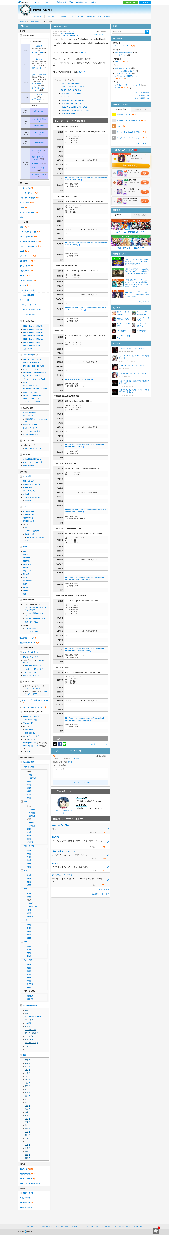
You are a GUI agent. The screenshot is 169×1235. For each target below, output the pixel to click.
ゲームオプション (28, 193)
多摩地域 (32, 816)
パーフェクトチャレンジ (28, 246)
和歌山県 (30, 916)
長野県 (29, 867)
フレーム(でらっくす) (30, 672)
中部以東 (30, 996)
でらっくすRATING (26, 237)
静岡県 (29, 878)
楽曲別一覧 (29, 729)
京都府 (29, 897)
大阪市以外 (33, 907)
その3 (27, 662)
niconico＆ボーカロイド (32, 484)
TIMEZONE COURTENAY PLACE (74, 107)
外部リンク (23, 217)
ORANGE (26, 587)
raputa (123, 88)
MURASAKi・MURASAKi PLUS (35, 389)
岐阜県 (29, 875)
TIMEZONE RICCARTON (71, 104)
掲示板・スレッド (77, 16)
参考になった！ (100, 34)
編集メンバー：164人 (65, 2)
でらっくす (27, 571)
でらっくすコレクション (31, 652)
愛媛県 (29, 953)
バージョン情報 (28, 355)
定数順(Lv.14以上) (29, 511)
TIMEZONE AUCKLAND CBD (72, 100)
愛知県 (29, 882)
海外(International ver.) (31, 1005)
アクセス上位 (121, 109)
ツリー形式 (76, 759)
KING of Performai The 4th (33, 336)
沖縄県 (29, 987)
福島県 (29, 798)
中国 (25, 920)
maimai (26, 494)
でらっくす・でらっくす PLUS (34, 379)
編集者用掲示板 (25, 1203)
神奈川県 (30, 842)
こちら (80, 72)
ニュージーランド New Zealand (69, 83)
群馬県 (29, 835)
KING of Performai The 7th (31, 310)
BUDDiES (26, 558)
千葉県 (29, 839)
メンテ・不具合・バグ (27, 212)
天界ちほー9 (36, 68)
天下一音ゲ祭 (28, 349)
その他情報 (27, 454)
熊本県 (29, 974)
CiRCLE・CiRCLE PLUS (32, 360)
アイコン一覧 (28, 723)
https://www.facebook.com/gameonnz (78, 379)
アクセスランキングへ (140, 143)
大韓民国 (28, 1023)
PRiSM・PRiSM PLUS (31, 363)
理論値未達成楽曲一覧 (27, 643)
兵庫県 (29, 910)
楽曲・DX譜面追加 (39, 75)
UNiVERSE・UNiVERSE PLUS (34, 373)
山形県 (29, 794)
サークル (23, 285)
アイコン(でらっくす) (30, 657)
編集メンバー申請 (104, 16)
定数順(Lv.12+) (28, 521)
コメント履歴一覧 (142, 92)
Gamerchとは (47, 1226)
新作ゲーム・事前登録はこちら (129, 232)
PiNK (25, 584)
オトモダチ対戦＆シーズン (29, 241)
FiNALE (26, 382)
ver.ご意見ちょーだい (33, 448)
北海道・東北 (29, 767)
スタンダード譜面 (31, 622)
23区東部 (32, 809)
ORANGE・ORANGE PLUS (33, 395)
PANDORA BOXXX (30, 425)
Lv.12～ (28, 527)
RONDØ (123, 62)
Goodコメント (140, 109)
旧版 (38, 431)
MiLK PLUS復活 (31, 720)
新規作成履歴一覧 (142, 98)
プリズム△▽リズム (125, 73)
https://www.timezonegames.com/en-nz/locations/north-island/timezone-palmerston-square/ (85, 650)
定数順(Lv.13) (28, 518)
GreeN (25, 590)
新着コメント (91, 16)
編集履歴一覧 (144, 95)
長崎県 (29, 971)
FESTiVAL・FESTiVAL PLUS (33, 369)
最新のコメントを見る (82, 782)
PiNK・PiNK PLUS (30, 392)
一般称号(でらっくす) (33, 666)
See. (82, 52)
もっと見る (103, 890)
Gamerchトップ (33, 1226)
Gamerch (23, 2)
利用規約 (107, 1226)
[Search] (147, 32)
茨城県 (29, 829)
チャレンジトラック (30, 428)
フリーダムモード (26, 256)
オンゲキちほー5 (38, 175)
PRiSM (25, 555)
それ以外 (32, 826)
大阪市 (31, 903)
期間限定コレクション (31, 716)
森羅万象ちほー (38, 111)
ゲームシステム (25, 188)
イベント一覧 (24, 300)
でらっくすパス (25, 266)
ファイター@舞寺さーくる (68, 33)
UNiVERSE (27, 564)
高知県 (29, 956)
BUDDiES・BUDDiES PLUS (33, 366)
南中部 (31, 822)
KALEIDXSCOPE (29, 413)
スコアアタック (29, 314)
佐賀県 (29, 968)
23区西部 (32, 813)
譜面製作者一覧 (28, 600)
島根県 (29, 928)
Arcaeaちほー (37, 163)
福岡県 (29, 964)
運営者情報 (138, 1226)
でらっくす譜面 (30, 628)
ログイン (145, 2)
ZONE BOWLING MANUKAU (72, 87)
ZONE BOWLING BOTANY (71, 90)
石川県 (29, 857)
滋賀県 (29, 893)
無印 (24, 594)
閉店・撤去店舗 (29, 991)
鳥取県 (29, 925)
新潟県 (29, 850)
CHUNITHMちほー (39, 168)
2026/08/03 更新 (28, 35)
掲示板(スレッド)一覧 (99, 894)
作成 (48, 3)
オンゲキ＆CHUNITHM (31, 497)
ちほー (22, 227)
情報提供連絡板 (25, 1174)
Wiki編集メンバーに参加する (87, 2)
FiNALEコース (28, 416)
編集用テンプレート (30, 1193)
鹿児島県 (30, 984)
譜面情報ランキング (27, 638)
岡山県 (29, 931)
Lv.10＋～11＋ (30, 534)
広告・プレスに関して (93, 1226)
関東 (25, 801)
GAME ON (65, 97)
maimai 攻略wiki (42, 10)
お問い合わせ (76, 1226)
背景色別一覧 (30, 733)
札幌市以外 (33, 778)
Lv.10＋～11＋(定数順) (35, 537)
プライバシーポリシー (122, 1226)
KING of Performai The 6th (33, 329)
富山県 (29, 854)
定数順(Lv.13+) (28, 514)
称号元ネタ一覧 (28, 681)
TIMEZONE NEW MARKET (71, 94)
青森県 (29, 781)
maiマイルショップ (26, 280)
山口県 (29, 938)
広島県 (29, 935)
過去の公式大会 (28, 321)
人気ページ (51, 16)
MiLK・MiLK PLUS (30, 386)
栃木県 (29, 832)
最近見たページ (121, 215)
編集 (38, 3)
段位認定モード (25, 261)
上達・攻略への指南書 (27, 198)
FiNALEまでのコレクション (33, 712)
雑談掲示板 (23, 1169)
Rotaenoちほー (37, 52)
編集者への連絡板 (26, 1179)
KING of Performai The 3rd (33, 339)
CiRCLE (26, 551)
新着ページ (64, 16)
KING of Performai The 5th (33, 332)
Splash (25, 568)
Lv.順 (24, 506)
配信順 (25, 546)
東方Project (27, 487)
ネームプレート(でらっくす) (33, 669)
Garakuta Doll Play (127, 46)
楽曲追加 (39, 46)
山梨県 (29, 863)
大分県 (29, 977)
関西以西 (30, 999)
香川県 (29, 949)
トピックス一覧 (143, 302)
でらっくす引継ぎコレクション (33, 707)
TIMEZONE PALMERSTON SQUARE (75, 110)
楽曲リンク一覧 (25, 1198)
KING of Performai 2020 (32, 342)
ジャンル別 (27, 476)
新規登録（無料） (131, 2)
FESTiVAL (26, 561)
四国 (25, 941)
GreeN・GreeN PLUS (31, 399)
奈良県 (29, 913)
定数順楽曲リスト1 (125, 68)
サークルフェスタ (28, 290)
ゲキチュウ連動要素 (27, 295)
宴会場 (22, 251)
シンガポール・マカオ (33, 1017)
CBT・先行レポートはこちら (129, 248)
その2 (32, 688)
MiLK (25, 577)
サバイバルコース (29, 431)
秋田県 (29, 791)
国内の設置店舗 (28, 762)
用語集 (22, 207)
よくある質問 (24, 203)
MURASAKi (27, 581)
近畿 (25, 889)
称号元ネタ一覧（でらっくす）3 (130, 85)
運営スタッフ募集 (62, 1226)
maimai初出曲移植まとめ (32, 459)
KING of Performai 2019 (32, 346)
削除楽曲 (28, 500)
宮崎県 (29, 981)
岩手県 (29, 785)
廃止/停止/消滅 (28, 408)
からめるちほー (37, 150)
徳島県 (29, 946)
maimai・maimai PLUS (31, 402)
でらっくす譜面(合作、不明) (35, 619)
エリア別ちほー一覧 (29, 232)
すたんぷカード (25, 271)
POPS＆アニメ (28, 481)
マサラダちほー (37, 99)
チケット (23, 276)
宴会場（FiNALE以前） (31, 434)
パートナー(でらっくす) (31, 675)
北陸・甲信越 (29, 846)
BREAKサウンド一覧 (30, 746)
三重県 (29, 885)
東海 (25, 870)
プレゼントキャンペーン (30, 305)
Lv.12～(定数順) (33, 531)
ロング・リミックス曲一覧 (32, 462)
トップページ (38, 16)
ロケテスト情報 (28, 440)
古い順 (70, 762)
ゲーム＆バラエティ (30, 491)
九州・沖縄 (28, 960)
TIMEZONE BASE (68, 114)
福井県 (29, 860)
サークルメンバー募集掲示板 (30, 1183)
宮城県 (29, 788)
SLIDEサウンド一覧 (30, 743)
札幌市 (31, 775)
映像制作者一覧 (28, 465)
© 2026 (21, 1231)
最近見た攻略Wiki (140, 215)
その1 (41, 660)
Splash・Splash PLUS (31, 376)
